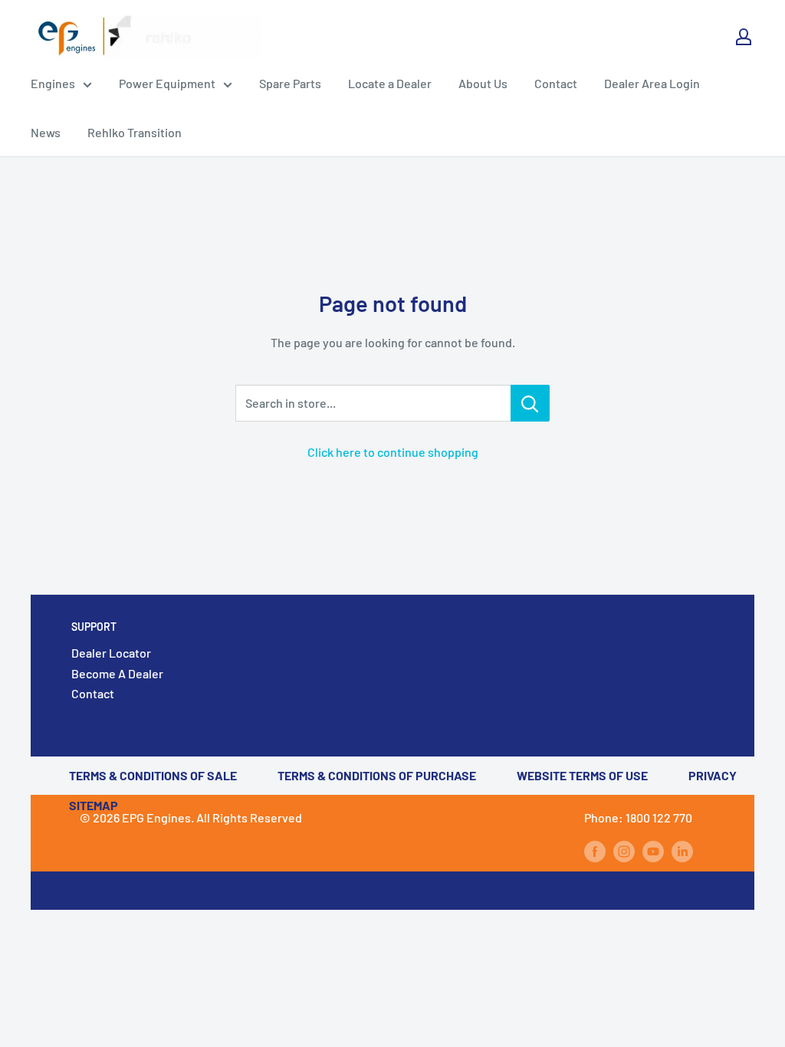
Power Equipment (167, 83)
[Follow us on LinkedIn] (682, 850)
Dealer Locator (111, 652)
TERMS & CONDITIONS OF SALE (153, 775)
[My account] (743, 36)
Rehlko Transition (134, 132)
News (46, 132)
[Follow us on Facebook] (595, 850)
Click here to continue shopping (392, 452)
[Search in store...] (530, 403)
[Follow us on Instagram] (624, 850)
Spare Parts (290, 83)
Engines (53, 83)
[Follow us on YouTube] (653, 850)
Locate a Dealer (390, 83)
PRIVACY (712, 775)
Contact (555, 83)
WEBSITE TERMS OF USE (582, 775)
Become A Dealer (117, 673)
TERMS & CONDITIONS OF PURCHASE (377, 775)
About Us (482, 83)
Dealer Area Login (652, 83)
